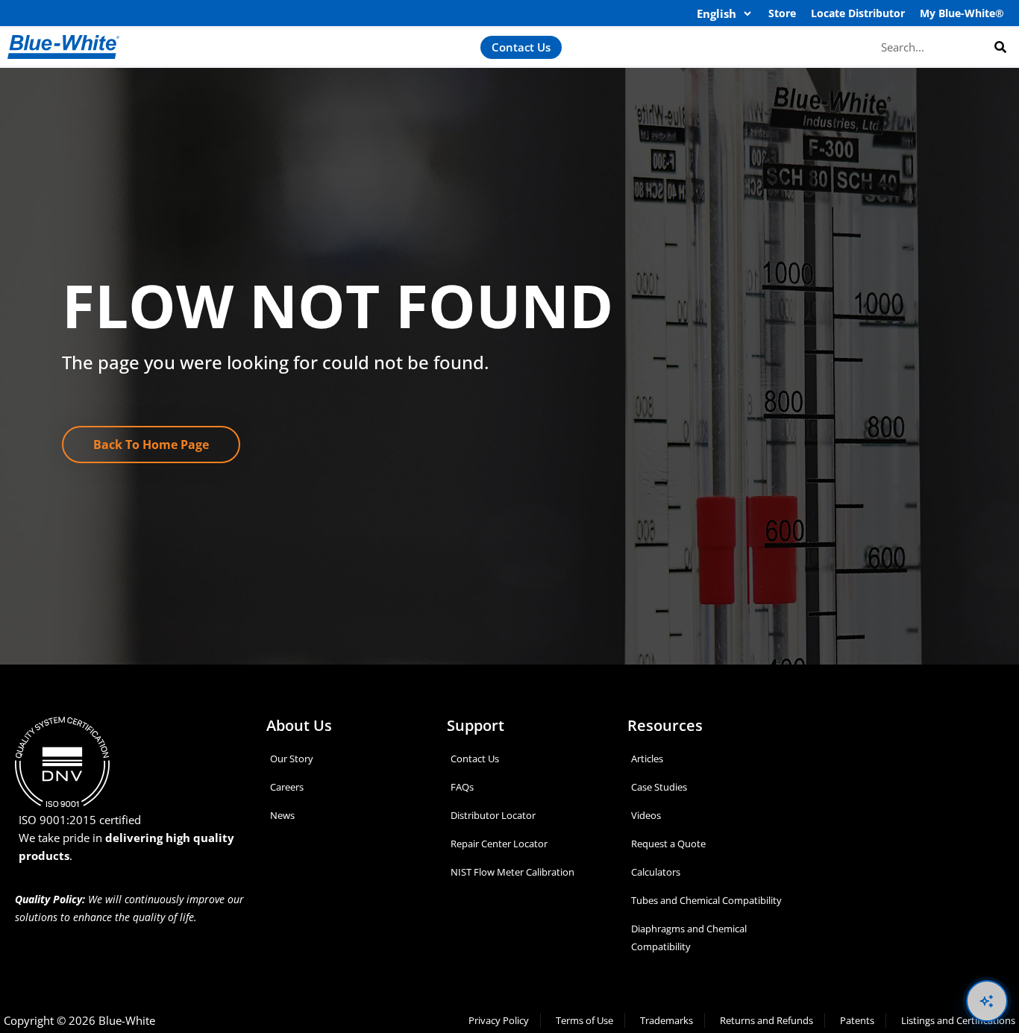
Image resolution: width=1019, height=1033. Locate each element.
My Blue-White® (962, 13)
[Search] (1000, 46)
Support (475, 725)
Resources (665, 725)
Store (782, 13)
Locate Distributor (858, 13)
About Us (299, 725)
